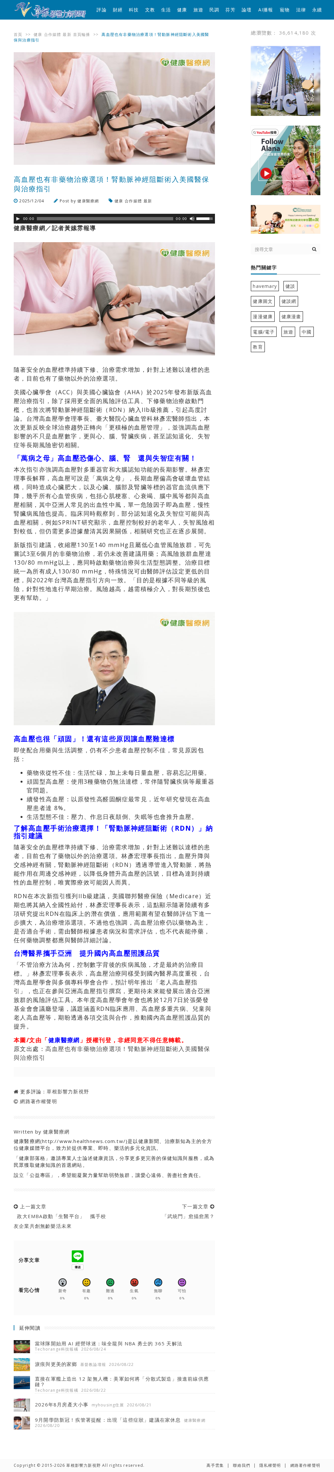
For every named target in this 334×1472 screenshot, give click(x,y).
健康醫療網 (88, 201)
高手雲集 (215, 1465)
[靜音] (192, 218)
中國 (306, 332)
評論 (101, 10)
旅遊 (198, 10)
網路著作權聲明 (38, 1101)
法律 (301, 10)
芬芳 (230, 10)
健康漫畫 (291, 316)
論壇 (246, 10)
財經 (118, 10)
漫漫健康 (263, 316)
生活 (166, 10)
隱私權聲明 (270, 1465)
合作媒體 (52, 34)
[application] (114, 219)
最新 (67, 34)
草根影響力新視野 (68, 1091)
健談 (290, 286)
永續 (317, 10)
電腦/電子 (264, 332)
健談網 (288, 301)
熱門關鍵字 (264, 268)
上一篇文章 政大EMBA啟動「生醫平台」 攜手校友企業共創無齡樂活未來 (60, 1216)
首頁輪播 (81, 34)
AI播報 (265, 10)
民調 (214, 10)
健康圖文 (263, 301)
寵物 (285, 10)
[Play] (18, 218)
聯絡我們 (241, 1465)
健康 (182, 10)
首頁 (18, 34)
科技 (134, 10)
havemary (265, 286)
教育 (258, 347)
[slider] (205, 218)
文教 (150, 10)
